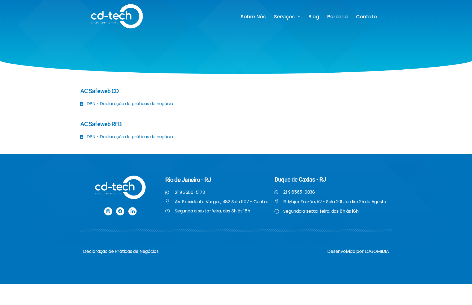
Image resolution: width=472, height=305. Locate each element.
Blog (313, 16)
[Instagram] (108, 211)
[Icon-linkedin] (132, 211)
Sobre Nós (253, 16)
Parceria (337, 16)
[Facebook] (120, 211)
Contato (366, 16)
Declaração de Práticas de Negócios (121, 251)
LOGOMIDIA (377, 251)
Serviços (284, 16)
